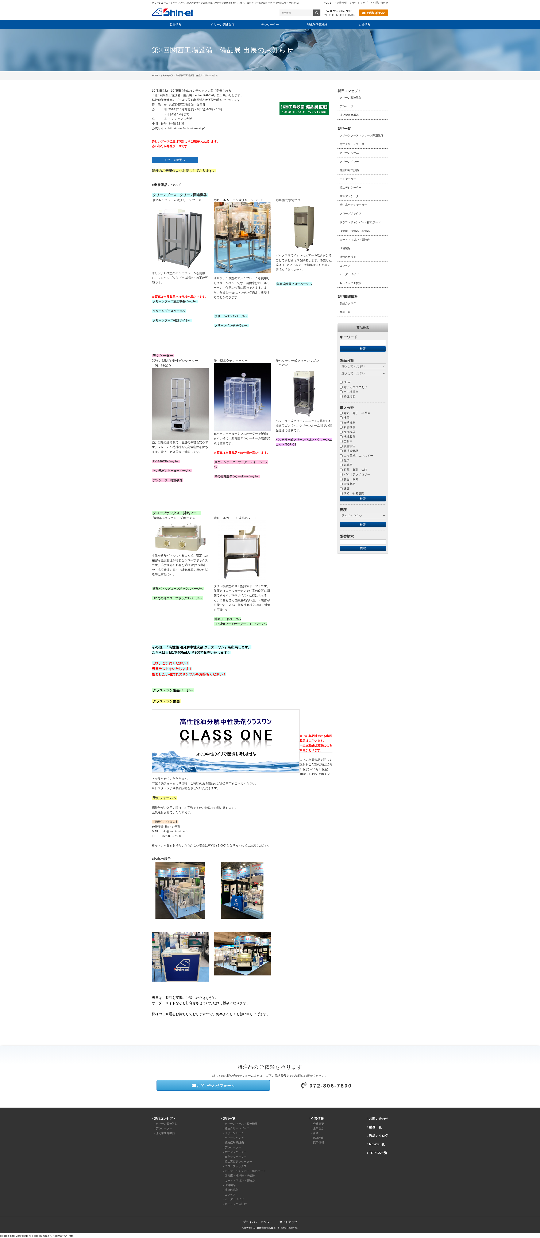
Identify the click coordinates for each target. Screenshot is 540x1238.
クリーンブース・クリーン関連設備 (361, 135)
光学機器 (349, 422)
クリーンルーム (349, 152)
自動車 (348, 441)
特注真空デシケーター (353, 204)
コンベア (345, 265)
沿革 (316, 1133)
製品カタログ (348, 303)
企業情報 (342, 2)
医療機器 (349, 432)
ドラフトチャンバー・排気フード (360, 222)
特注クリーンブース (352, 144)
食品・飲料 (351, 479)
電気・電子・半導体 (357, 413)
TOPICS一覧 (378, 1153)
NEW (347, 382)
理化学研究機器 (317, 24)
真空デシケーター (351, 196)
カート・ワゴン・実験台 (355, 239)
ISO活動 (318, 1137)
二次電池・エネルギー (358, 455)
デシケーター (270, 24)
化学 (347, 460)
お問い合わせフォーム (216, 1086)
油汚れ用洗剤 (348, 257)
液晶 (347, 417)
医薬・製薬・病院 (355, 469)
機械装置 (349, 436)
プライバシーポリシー (258, 1222)
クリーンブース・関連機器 (241, 1123)
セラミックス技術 (351, 283)
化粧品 (348, 465)
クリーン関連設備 (223, 24)
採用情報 (318, 1142)
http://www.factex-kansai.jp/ (186, 128)
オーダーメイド (349, 274)
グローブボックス (351, 213)
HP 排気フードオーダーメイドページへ (241, 624)
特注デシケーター (351, 187)
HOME (327, 2)
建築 (347, 488)
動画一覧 (345, 312)
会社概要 (318, 1123)
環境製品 (345, 248)
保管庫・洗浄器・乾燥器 (355, 231)
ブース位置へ (176, 160)
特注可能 (349, 396)
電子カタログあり (355, 387)
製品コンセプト (165, 1118)
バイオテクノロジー (357, 474)
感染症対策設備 (349, 170)
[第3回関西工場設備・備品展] (304, 108)
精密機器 (349, 427)
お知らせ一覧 (167, 75)
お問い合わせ (380, 2)
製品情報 (175, 24)
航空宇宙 (349, 446)
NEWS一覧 (377, 1144)
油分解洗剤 (231, 1189)
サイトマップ (359, 2)
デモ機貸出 (351, 391)
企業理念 (318, 1128)
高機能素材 (351, 450)
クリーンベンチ (349, 161)
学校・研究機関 (354, 493)
